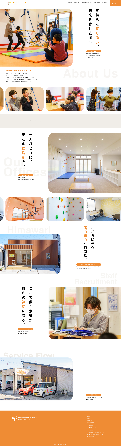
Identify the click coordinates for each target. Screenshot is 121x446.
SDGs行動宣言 (90, 430)
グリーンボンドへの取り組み (93, 434)
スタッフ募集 (97, 2)
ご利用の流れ (105, 2)
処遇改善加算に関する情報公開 (94, 432)
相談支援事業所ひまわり (86, 2)
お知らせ (89, 418)
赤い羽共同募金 (90, 436)
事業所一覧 (76, 2)
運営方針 (70, 2)
